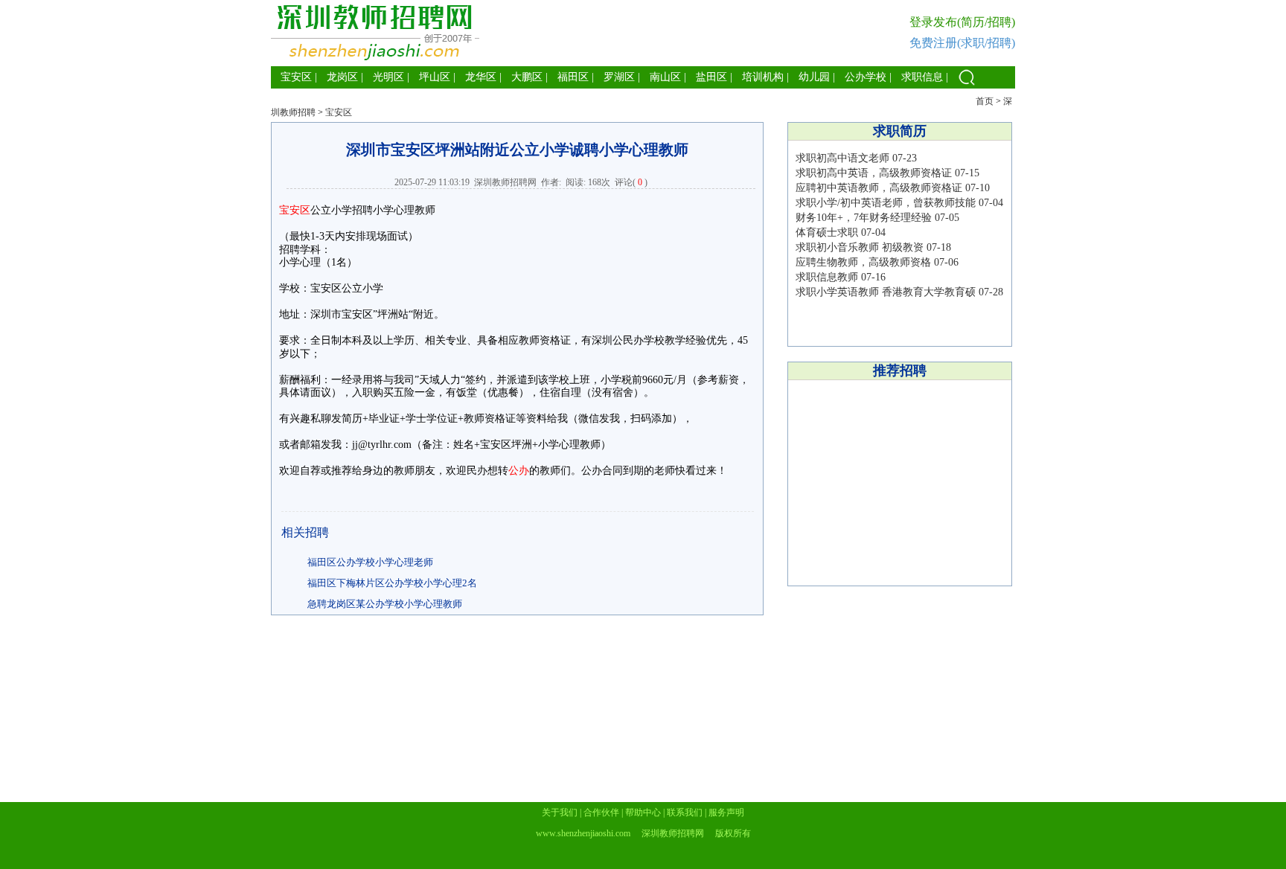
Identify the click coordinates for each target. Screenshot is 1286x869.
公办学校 (865, 77)
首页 (985, 101)
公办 (518, 470)
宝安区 (296, 77)
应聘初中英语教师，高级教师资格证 (879, 187)
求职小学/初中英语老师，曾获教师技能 (886, 202)
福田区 (573, 77)
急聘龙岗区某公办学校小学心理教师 (384, 603)
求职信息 (922, 77)
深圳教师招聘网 (505, 182)
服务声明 (726, 812)
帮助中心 (643, 812)
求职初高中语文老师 (842, 158)
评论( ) (631, 182)
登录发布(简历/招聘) (962, 22)
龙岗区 (342, 77)
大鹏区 (527, 77)
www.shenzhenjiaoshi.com (583, 833)
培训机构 (763, 77)
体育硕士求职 (827, 232)
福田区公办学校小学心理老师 (370, 562)
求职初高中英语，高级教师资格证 (874, 173)
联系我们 (685, 812)
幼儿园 (814, 77)
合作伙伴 (601, 812)
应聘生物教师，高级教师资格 (863, 262)
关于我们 (560, 812)
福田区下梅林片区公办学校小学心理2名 (392, 583)
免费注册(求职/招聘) (962, 42)
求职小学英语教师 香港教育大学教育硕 (886, 292)
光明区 (388, 77)
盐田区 (711, 77)
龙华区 (480, 77)
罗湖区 (619, 77)
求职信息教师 (827, 277)
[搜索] (967, 85)
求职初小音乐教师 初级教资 (860, 247)
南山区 (665, 77)
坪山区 (434, 77)
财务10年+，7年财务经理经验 (864, 217)
